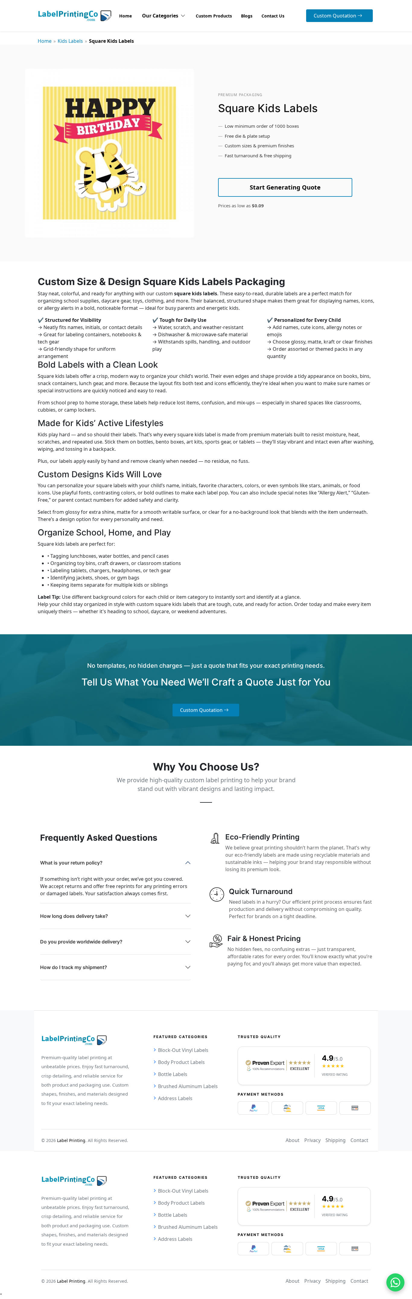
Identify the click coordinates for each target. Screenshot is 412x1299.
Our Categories (161, 15)
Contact (359, 1140)
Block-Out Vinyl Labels (183, 1050)
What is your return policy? (71, 863)
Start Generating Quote (285, 187)
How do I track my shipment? (73, 967)
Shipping (335, 1140)
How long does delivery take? (74, 916)
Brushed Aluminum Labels (188, 1086)
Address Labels (175, 1098)
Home (45, 41)
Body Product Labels (181, 1062)
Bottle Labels (172, 1074)
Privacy (312, 1140)
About (292, 1140)
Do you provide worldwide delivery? (81, 942)
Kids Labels (70, 41)
